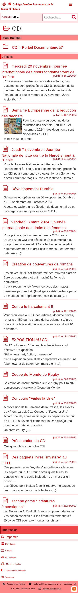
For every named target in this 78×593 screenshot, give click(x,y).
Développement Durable (32, 189)
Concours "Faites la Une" (33, 398)
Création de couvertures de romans (42, 264)
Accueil (6, 17)
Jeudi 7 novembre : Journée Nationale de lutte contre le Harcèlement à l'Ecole (38, 154)
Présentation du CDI (28, 441)
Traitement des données (13, 570)
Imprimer (12, 537)
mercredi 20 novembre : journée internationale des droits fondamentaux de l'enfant (38, 71)
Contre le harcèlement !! (32, 306)
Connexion (7, 577)
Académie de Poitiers (16, 584)
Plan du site (8, 544)
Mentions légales (11, 564)
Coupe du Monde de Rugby (35, 374)
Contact (6, 551)
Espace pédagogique (52, 589)
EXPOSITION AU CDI (29, 340)
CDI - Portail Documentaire (35, 47)
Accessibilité (8, 557)
